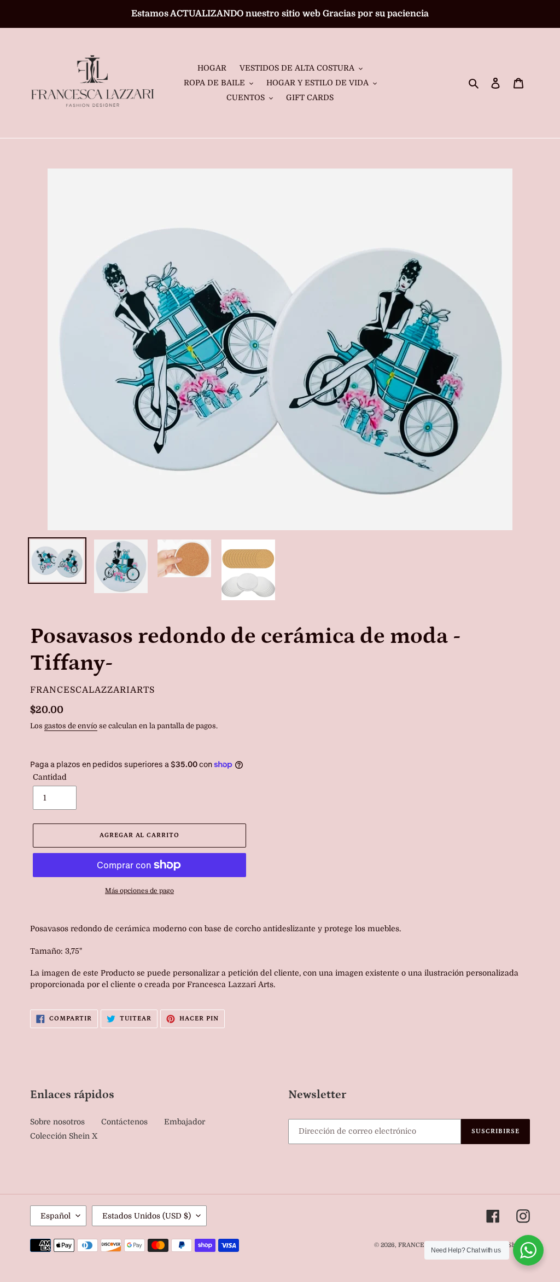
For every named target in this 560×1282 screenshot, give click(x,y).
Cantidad (50, 777)
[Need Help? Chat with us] (528, 1250)
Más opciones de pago (139, 891)
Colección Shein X (63, 1136)
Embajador (184, 1121)
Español (55, 1215)
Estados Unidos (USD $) (146, 1215)
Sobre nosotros (57, 1121)
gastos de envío (70, 726)
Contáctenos (124, 1121)
